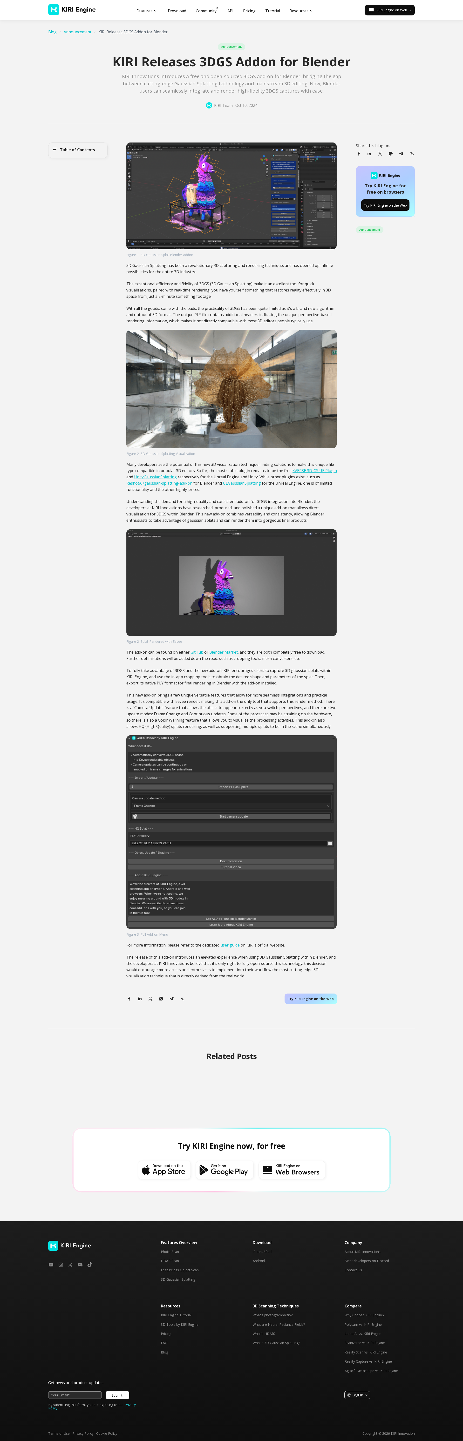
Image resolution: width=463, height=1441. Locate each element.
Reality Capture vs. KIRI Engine (368, 1361)
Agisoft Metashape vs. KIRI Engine (371, 1371)
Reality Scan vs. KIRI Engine (366, 1352)
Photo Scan (170, 1251)
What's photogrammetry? (273, 1315)
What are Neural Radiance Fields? (279, 1324)
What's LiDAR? (264, 1333)
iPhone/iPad (262, 1251)
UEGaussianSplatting (242, 483)
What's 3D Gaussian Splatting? (276, 1343)
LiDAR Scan (170, 1261)
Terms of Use (59, 1433)
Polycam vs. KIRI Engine (363, 1324)
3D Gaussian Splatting (178, 1279)
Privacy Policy (83, 1433)
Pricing (166, 1333)
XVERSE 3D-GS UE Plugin (315, 470)
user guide (230, 945)
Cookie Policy (106, 1433)
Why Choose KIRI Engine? (364, 1315)
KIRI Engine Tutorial (176, 1315)
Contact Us (353, 1270)
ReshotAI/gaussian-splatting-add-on (159, 483)
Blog (164, 1352)
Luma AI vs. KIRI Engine (363, 1333)
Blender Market (223, 652)
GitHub (197, 652)
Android (259, 1261)
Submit (117, 1395)
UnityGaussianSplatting (155, 477)
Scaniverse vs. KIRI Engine (365, 1343)
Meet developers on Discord (367, 1261)
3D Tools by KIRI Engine (179, 1324)
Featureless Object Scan (180, 1270)
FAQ (164, 1343)
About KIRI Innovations (363, 1251)
